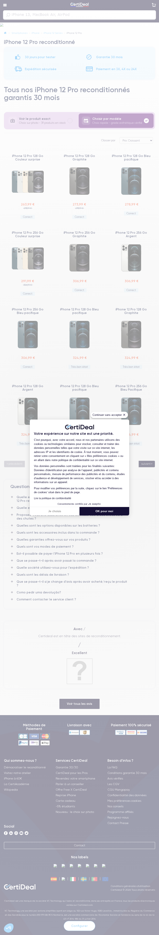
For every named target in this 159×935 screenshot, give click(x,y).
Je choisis (54, 511)
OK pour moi (104, 511)
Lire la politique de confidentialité (52, 498)
